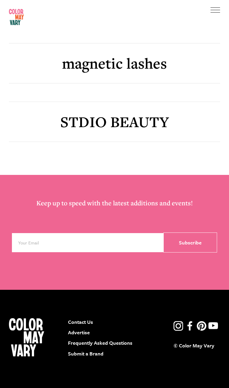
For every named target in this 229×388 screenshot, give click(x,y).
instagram (178, 326)
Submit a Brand (85, 353)
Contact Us (80, 322)
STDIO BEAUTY (114, 121)
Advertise (79, 332)
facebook (190, 326)
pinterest (201, 326)
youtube (213, 326)
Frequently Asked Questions (100, 343)
